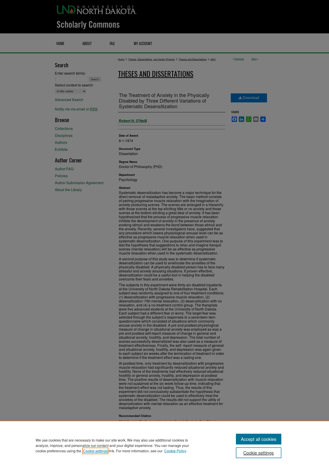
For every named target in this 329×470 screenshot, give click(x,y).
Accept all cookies (258, 439)
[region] (164, 445)
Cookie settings (95, 450)
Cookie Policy (175, 450)
